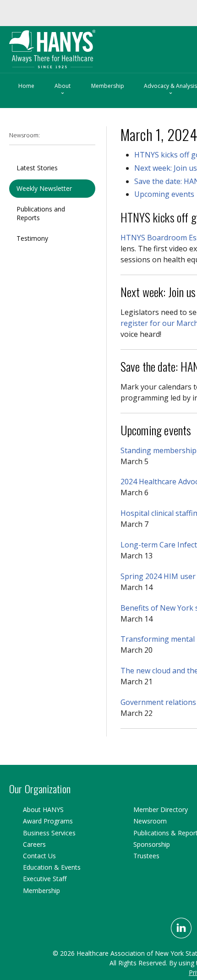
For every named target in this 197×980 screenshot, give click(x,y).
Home (26, 85)
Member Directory (160, 809)
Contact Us (39, 855)
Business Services (49, 832)
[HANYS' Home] (71, 44)
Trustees (146, 855)
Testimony (32, 237)
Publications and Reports (40, 212)
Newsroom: (24, 135)
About (63, 89)
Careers (34, 844)
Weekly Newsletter (44, 188)
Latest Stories (37, 167)
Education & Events (52, 867)
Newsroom (150, 821)
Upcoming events (164, 194)
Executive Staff (44, 878)
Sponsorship (151, 844)
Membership (107, 85)
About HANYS (43, 809)
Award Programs (48, 821)
